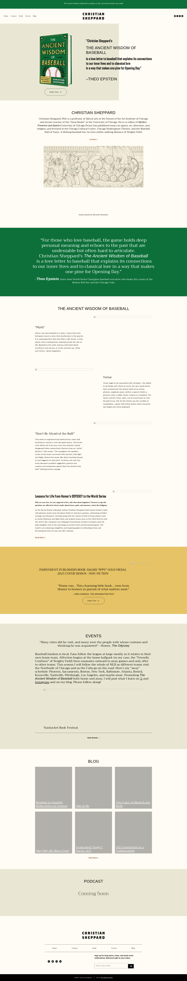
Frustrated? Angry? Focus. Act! (89, 849)
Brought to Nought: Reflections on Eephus (51, 804)
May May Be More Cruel (52, 850)
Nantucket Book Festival (61, 727)
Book (21, 16)
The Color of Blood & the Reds (133, 804)
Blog (34, 16)
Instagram (42, 682)
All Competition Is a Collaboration (130, 849)
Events (28, 16)
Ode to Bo (82, 805)
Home (6, 16)
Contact (14, 16)
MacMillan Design (107, 977)
